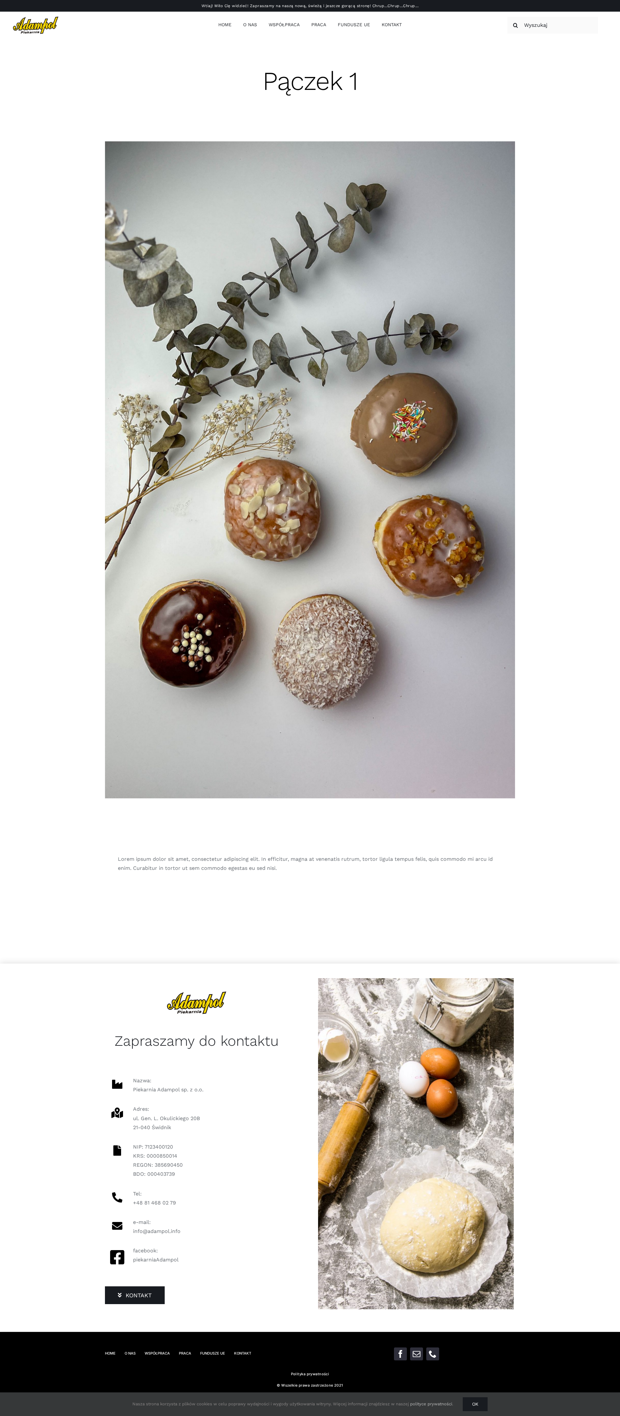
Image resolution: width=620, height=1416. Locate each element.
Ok (475, 1404)
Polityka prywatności (310, 1374)
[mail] (416, 1353)
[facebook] (400, 1353)
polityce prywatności (431, 1403)
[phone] (432, 1353)
